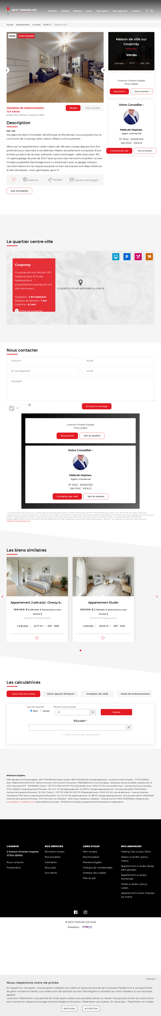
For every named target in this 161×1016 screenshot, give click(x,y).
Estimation (51, 862)
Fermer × (151, 979)
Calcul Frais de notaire (23, 694)
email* (90, 371)
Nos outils (50, 867)
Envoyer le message (96, 406)
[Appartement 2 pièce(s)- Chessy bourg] (37, 576)
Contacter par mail (119, 151)
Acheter (52, 11)
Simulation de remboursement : (26, 107)
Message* (16, 381)
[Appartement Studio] (103, 576)
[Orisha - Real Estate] (86, 927)
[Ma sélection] (147, 11)
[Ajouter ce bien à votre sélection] (14, 180)
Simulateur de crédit (97, 694)
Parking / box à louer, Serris (136, 851)
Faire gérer (102, 11)
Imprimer (33, 180)
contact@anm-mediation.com (21, 802)
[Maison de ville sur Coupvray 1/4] (55, 67)
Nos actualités (52, 857)
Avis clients (51, 872)
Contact (136, 11)
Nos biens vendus (54, 851)
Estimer (77, 11)
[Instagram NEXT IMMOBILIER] (85, 913)
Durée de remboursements (135, 694)
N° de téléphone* (21, 371)
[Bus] (116, 256)
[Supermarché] (149, 256)
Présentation (14, 867)
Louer (89, 11)
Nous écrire (119, 91)
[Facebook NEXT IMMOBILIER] (75, 913)
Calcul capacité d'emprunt (61, 694)
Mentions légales (92, 862)
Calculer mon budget (86, 180)
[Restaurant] (138, 256)
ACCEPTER (91, 1008)
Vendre (65, 11)
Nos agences (120, 11)
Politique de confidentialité (97, 867)
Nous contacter (15, 862)
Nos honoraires (19, 190)
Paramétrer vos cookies (141, 1001)
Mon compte (90, 851)
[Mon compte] (152, 11)
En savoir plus (118, 1001)
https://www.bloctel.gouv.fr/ (18, 521)
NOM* (90, 360)
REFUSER (69, 1008)
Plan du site (89, 878)
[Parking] (127, 256)
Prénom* (16, 360)
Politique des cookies (94, 872)
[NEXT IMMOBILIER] (22, 11)
